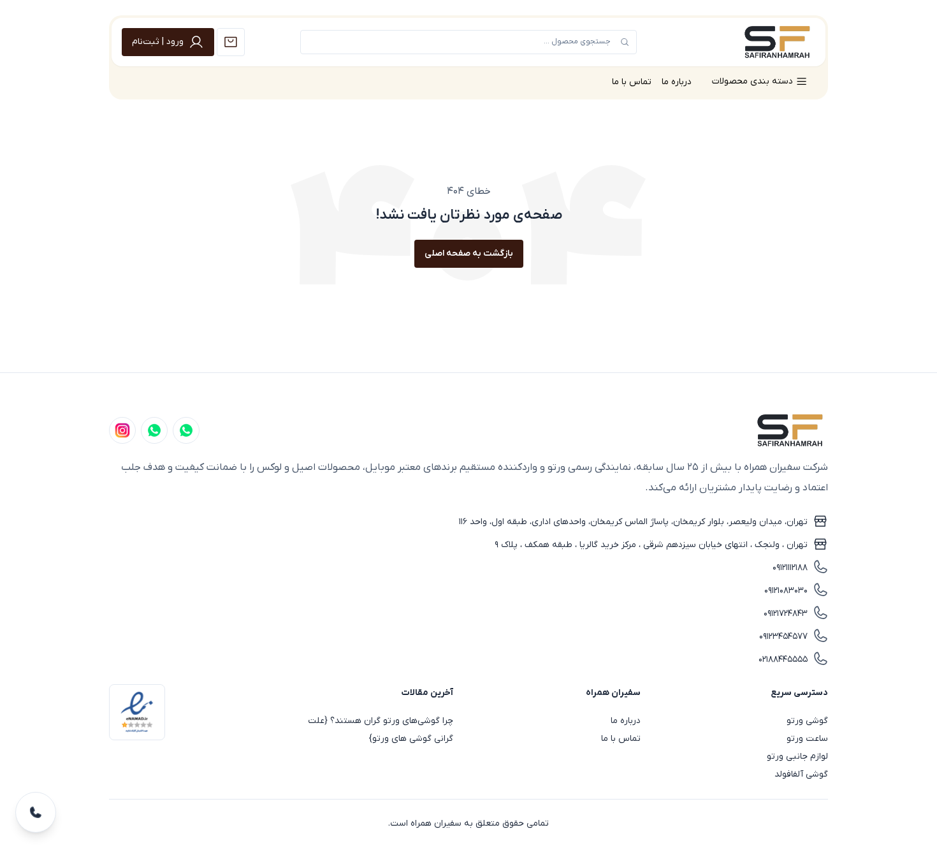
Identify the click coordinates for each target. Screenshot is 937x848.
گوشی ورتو (807, 721)
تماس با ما (631, 82)
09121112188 (790, 568)
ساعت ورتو (807, 739)
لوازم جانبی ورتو (797, 756)
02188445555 (783, 660)
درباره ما (677, 82)
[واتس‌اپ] (154, 430)
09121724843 (786, 614)
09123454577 (783, 637)
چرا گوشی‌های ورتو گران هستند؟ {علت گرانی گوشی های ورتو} (380, 730)
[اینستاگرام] (122, 430)
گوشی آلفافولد (801, 774)
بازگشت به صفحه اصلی (469, 253)
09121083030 (786, 591)
